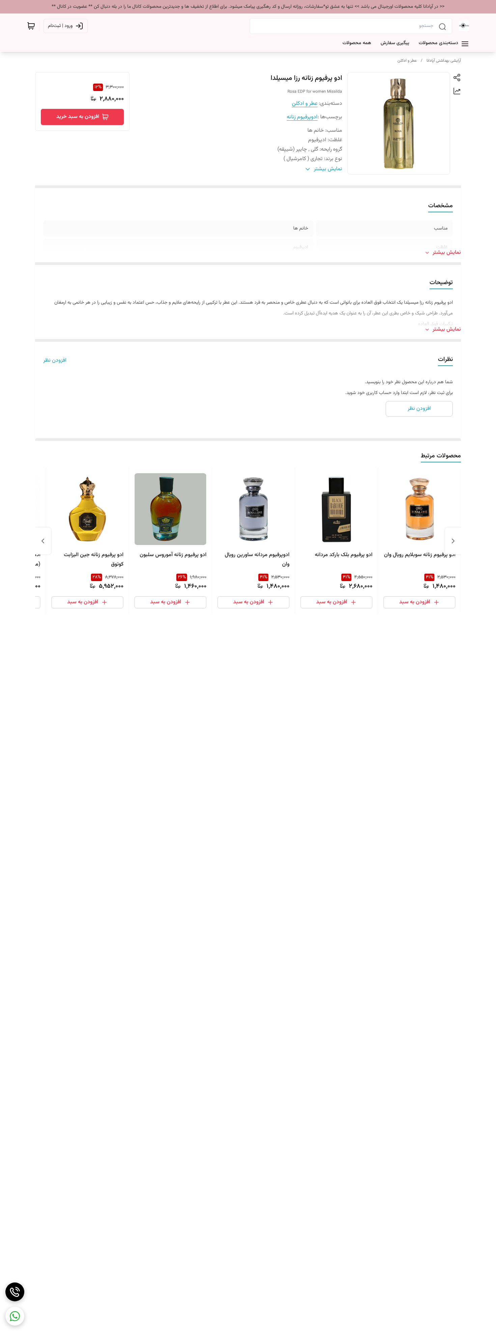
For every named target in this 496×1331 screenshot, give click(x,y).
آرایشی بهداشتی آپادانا (443, 61)
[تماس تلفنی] (14, 1291)
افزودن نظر (54, 361)
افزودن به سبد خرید (77, 117)
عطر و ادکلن (407, 61)
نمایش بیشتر (447, 253)
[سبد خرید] (31, 26)
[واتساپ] (14, 1316)
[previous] (453, 540)
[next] (43, 540)
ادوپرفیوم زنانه (302, 117)
